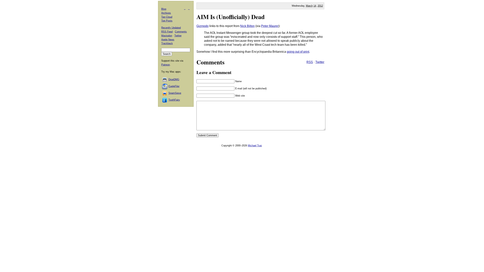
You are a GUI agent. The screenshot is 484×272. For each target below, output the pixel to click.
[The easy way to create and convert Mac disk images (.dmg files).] (164, 79)
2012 (320, 5)
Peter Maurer (269, 26)
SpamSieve (174, 93)
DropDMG (173, 79)
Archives (166, 13)
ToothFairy (174, 99)
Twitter (319, 62)
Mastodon (166, 35)
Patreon (165, 64)
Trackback (167, 43)
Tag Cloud (166, 16)
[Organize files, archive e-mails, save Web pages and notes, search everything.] (164, 86)
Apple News (167, 39)
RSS (309, 62)
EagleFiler (173, 86)
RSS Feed (167, 31)
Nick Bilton (247, 26)
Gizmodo (202, 26)
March (309, 5)
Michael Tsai (255, 145)
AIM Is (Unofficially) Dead (230, 16)
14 (314, 5)
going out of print (298, 51)
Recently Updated (171, 27)
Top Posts (166, 20)
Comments (181, 31)
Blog (163, 9)
